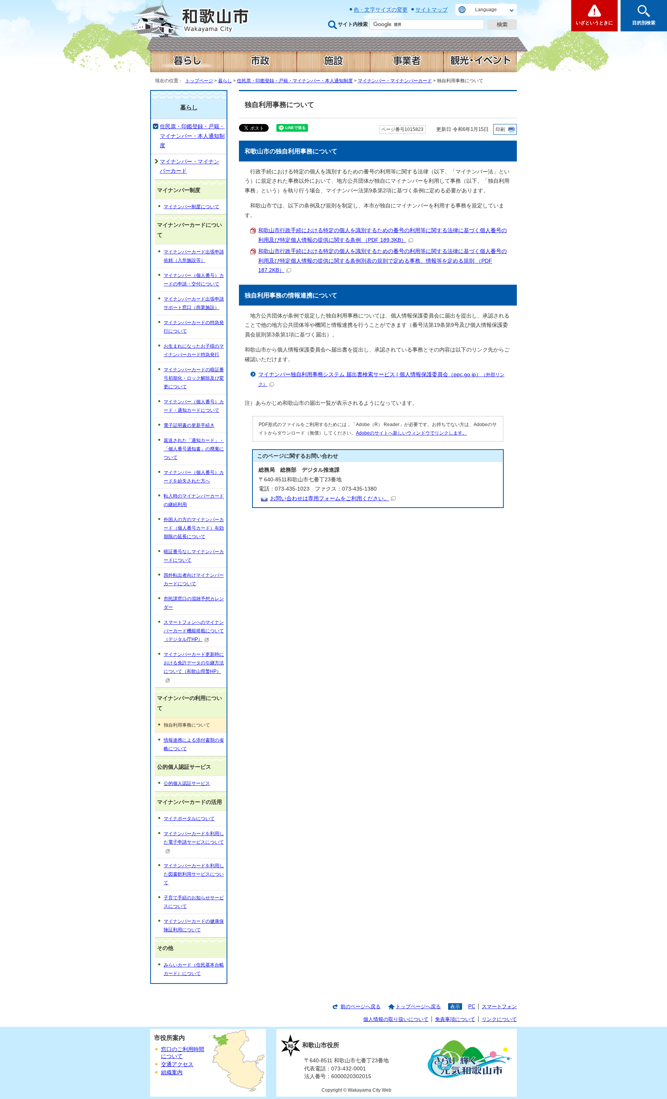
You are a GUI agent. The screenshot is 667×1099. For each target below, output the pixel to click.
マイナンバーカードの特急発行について (194, 327)
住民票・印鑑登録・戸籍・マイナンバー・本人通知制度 (295, 80)
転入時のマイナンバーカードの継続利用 (194, 500)
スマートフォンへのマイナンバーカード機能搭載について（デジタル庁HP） (194, 631)
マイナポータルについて (189, 818)
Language (486, 9)
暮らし (225, 80)
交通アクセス (177, 1064)
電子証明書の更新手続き (189, 425)
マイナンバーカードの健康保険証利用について (194, 926)
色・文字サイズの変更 (381, 10)
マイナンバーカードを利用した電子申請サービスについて (194, 838)
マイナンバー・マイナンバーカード (395, 80)
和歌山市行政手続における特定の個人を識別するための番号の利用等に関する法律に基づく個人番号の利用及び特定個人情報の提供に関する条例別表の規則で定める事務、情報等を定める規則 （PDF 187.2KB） (382, 260)
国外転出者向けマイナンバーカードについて (194, 579)
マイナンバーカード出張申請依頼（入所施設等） (194, 256)
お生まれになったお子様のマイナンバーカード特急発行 (194, 350)
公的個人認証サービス (187, 783)
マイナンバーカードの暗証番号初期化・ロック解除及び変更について (194, 378)
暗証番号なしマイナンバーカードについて (194, 556)
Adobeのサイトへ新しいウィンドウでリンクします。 (411, 433)
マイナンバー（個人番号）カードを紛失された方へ (194, 477)
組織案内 (172, 1072)
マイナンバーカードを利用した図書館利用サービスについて (194, 874)
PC (471, 1006)
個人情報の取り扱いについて (395, 1019)
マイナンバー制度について (191, 206)
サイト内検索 (353, 24)
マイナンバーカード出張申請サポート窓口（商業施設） (194, 303)
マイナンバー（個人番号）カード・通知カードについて (194, 406)
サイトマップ (431, 10)
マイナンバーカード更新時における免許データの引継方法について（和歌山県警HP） (194, 663)
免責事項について (455, 1019)
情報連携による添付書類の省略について (194, 744)
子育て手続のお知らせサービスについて (194, 902)
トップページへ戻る (418, 1006)
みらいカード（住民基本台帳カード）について (194, 969)
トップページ (199, 80)
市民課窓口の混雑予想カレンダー (194, 603)
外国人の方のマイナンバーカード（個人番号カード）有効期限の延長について (194, 528)
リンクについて (499, 1019)
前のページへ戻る (360, 1006)
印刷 (500, 129)
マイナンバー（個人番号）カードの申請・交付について (194, 280)
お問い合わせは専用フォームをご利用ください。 (329, 498)
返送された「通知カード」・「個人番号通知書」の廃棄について (194, 449)
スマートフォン (499, 1006)
